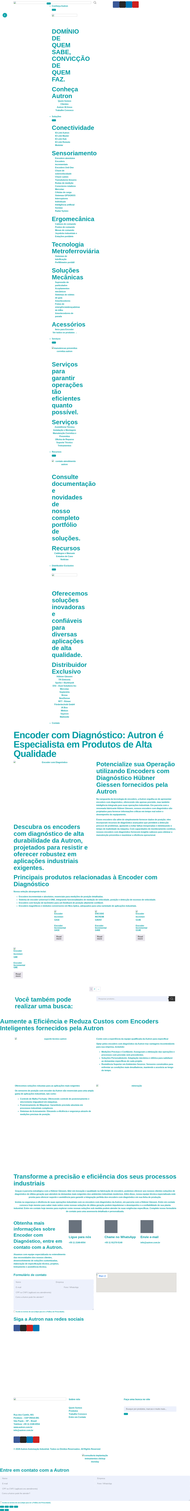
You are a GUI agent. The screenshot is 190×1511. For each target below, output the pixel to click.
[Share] (11, 1507)
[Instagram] (122, 4)
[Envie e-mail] (146, 1226)
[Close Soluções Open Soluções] (54, 120)
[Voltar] (5, 15)
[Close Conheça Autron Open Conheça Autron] (54, 10)
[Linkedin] (129, 4)
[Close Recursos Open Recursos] (54, 456)
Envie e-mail (149, 1237)
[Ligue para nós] (75, 1226)
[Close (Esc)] (16, 1507)
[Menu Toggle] (49, 3)
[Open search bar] (95, 2)
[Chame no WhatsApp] (111, 1226)
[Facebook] (17, 1328)
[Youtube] (135, 4)
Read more (59, 938)
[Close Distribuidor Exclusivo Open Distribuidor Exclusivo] (54, 569)
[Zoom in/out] (2, 1507)
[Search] (172, 998)
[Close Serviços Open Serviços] (54, 343)
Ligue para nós (80, 1237)
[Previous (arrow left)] (2, 1510)
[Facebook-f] (116, 4)
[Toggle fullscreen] (7, 1507)
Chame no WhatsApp (120, 1237)
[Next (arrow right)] (7, 1510)
